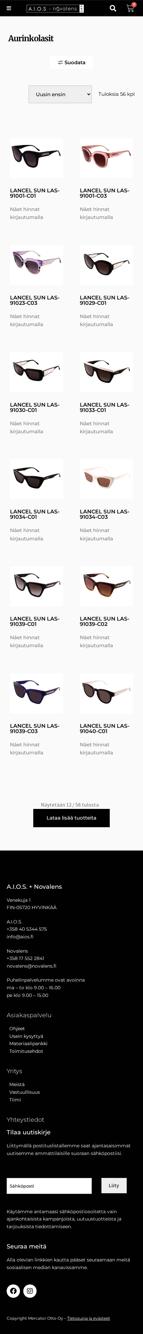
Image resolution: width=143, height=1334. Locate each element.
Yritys (14, 1071)
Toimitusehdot (25, 1051)
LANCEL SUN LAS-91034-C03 (104, 514)
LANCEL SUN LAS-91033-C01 (104, 407)
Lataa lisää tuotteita (71, 818)
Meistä (16, 1084)
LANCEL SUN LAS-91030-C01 (35, 407)
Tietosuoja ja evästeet (88, 1318)
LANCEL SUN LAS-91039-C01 (35, 621)
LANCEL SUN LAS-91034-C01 (35, 514)
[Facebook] (13, 1291)
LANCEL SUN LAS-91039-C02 (104, 621)
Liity (114, 1185)
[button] (112, 8)
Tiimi (15, 1100)
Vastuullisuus (23, 1092)
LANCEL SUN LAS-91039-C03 (35, 728)
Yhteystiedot (25, 1119)
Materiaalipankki (27, 1044)
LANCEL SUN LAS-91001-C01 (35, 193)
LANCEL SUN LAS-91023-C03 (35, 300)
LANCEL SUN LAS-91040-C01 (104, 728)
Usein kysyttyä (25, 1036)
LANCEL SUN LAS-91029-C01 (104, 300)
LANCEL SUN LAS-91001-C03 (104, 193)
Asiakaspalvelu (29, 1015)
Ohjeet (16, 1029)
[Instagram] (30, 1291)
